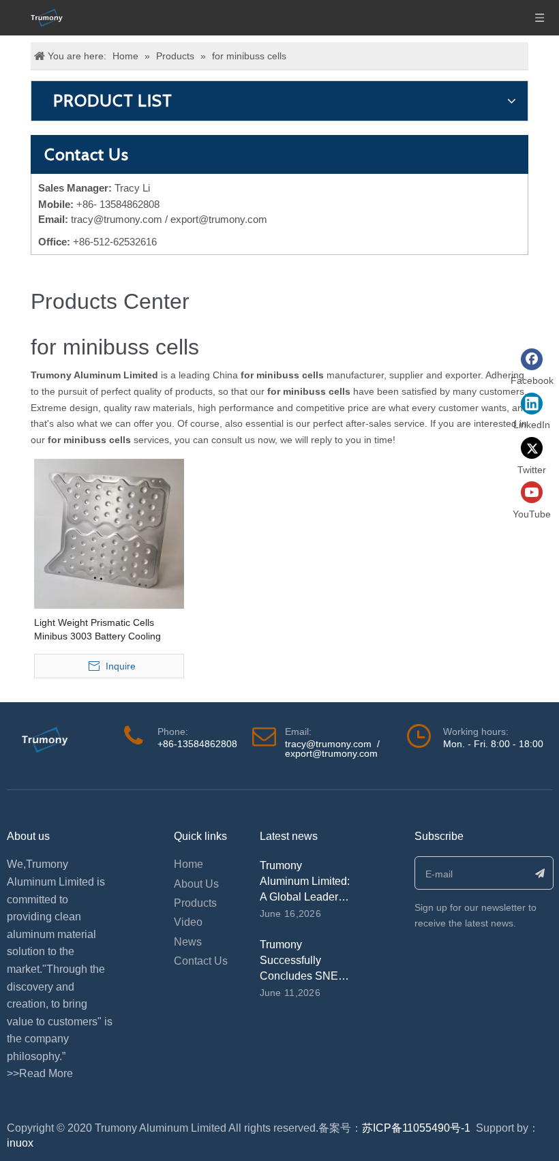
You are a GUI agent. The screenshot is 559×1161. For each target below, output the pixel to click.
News (188, 942)
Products (195, 903)
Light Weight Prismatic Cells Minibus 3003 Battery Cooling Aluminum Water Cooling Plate (99, 630)
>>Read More (40, 1073)
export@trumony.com (331, 753)
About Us (196, 884)
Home (188, 864)
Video (188, 922)
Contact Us (201, 961)
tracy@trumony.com (116, 219)
